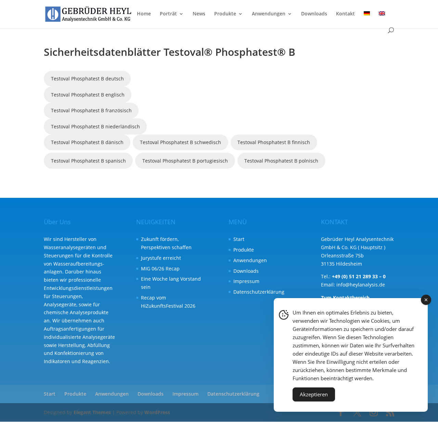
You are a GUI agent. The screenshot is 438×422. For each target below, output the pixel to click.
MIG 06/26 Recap (160, 268)
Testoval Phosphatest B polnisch (281, 160)
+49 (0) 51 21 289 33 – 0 (359, 276)
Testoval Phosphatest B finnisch (273, 142)
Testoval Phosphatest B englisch (88, 94)
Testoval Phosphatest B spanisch (88, 160)
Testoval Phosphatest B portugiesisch (185, 160)
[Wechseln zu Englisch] (382, 19)
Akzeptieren (314, 394)
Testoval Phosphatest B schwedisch (180, 142)
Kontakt (345, 14)
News (199, 14)
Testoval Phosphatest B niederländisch (95, 126)
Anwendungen (268, 14)
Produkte (225, 14)
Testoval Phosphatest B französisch (91, 110)
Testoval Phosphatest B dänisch (87, 142)
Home (144, 14)
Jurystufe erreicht (161, 258)
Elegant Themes (92, 412)
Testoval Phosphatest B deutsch (87, 78)
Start (238, 239)
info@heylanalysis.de (360, 284)
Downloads (314, 14)
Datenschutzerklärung (258, 292)
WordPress (157, 412)
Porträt (168, 14)
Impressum (246, 281)
